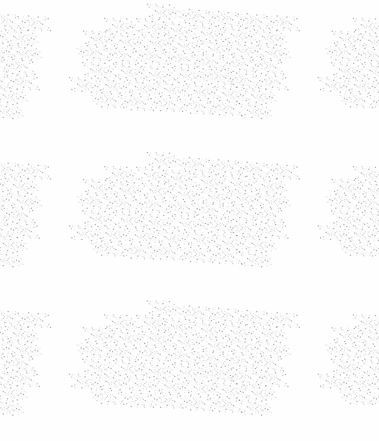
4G (233, 244)
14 (224, 390)
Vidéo (158, 56)
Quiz (126, 140)
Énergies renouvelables (135, 87)
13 (219, 390)
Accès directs (235, 6)
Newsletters (183, 35)
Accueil (132, 51)
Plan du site (178, 409)
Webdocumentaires (137, 153)
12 (214, 390)
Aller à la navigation (234, 15)
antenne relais (219, 244)
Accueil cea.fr (248, 35)
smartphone (181, 240)
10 (204, 390)
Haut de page (358, 380)
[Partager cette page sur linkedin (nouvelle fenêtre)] (223, 91)
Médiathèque (232, 35)
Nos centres (210, 6)
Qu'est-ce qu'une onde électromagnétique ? (179, 212)
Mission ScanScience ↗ (135, 179)
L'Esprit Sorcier (181, 56)
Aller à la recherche (251, 15)
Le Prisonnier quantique (272, 34)
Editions (129, 133)
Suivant (253, 390)
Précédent (164, 390)
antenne (242, 244)
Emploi (222, 6)
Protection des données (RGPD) (154, 409)
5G (230, 235)
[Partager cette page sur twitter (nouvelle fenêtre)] (177, 91)
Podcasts (130, 146)
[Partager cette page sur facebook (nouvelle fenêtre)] (209, 87)
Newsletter (232, 409)
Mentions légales (128, 409)
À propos (136, 6)
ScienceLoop (133, 160)
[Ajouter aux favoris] (176, 87)
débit (207, 248)
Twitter (243, 409)
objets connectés (214, 235)
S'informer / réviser (154, 39)
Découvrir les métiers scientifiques (216, 39)
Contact (218, 35)
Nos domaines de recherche (158, 6)
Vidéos (154, 51)
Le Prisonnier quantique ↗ (133, 168)
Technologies (134, 126)
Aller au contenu (218, 15)
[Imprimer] (160, 87)
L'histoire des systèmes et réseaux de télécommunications (186, 209)
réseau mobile (192, 248)
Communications (206, 56)
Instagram (247, 409)
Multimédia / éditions (180, 39)
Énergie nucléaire (138, 80)
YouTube (250, 409)
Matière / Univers (137, 121)
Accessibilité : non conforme (200, 409)
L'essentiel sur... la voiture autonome (176, 221)
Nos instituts (195, 6)
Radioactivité (134, 94)
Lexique (220, 409)
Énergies (131, 75)
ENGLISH (255, 6)
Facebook (240, 409)
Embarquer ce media (248, 183)
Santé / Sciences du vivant (137, 114)
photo (195, 240)
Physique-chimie (137, 107)
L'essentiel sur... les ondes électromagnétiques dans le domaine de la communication (197, 215)
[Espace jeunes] (149, 26)
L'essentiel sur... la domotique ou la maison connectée (184, 218)
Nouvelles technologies (225, 56)
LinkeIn (254, 409)
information (165, 244)
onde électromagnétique (191, 244)
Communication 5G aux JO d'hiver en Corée (179, 224)
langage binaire (244, 240)
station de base (212, 240)
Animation (167, 56)
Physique (193, 56)
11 (209, 390)
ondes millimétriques (187, 235)
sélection (240, 235)
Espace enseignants (201, 35)
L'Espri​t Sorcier (194, 191)
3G (179, 248)
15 (229, 390)
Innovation (180, 6)
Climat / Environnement (136, 100)
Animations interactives (132, 60)
